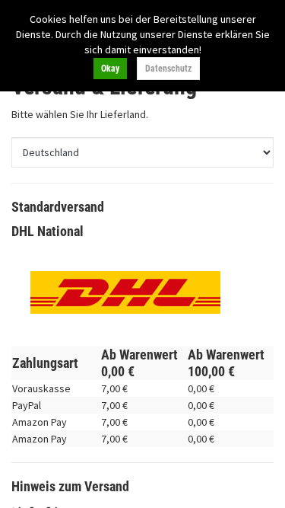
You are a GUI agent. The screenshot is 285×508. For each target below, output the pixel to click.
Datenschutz (168, 68)
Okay (110, 68)
